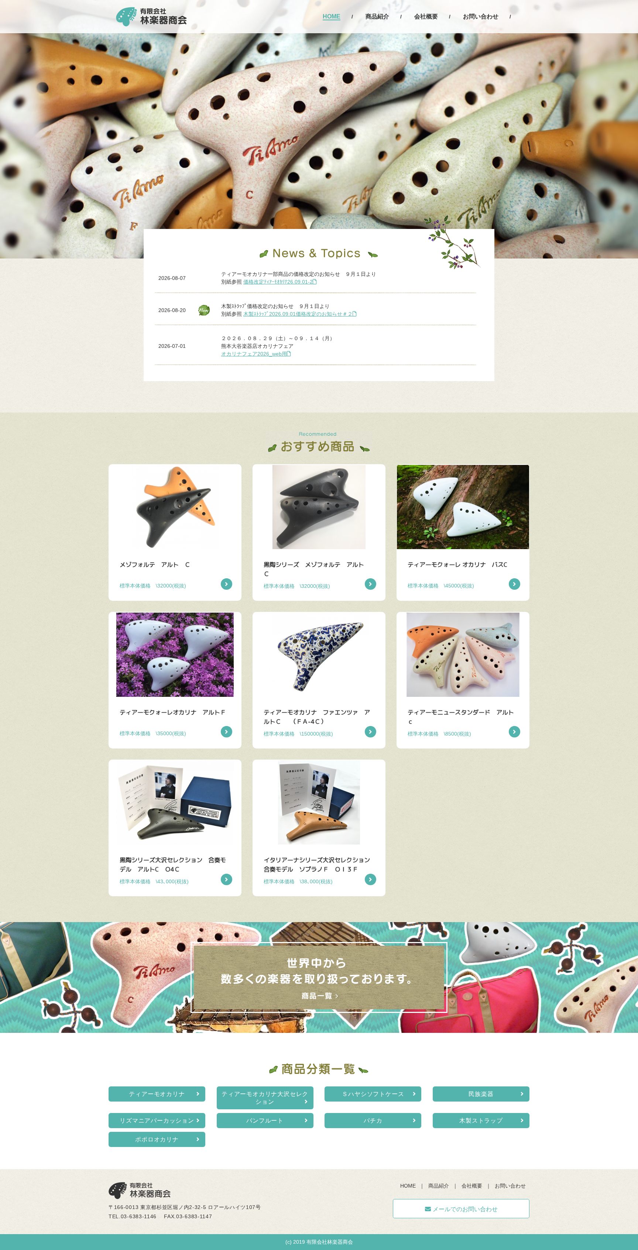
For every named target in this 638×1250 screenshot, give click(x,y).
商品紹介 (377, 16)
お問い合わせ (480, 16)
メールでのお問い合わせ (465, 1209)
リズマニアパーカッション (157, 1120)
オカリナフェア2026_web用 (254, 354)
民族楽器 (481, 1094)
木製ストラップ (481, 1120)
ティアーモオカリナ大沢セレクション (265, 1098)
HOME (331, 16)
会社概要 (426, 16)
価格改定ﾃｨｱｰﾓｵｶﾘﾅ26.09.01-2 (278, 282)
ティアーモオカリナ (157, 1094)
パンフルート (265, 1120)
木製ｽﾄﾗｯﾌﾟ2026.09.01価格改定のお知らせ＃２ (298, 314)
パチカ (373, 1120)
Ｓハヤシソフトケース (373, 1094)
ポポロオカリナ (157, 1139)
